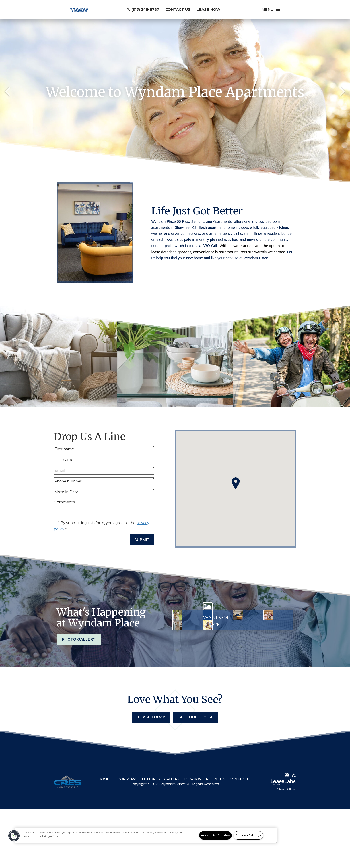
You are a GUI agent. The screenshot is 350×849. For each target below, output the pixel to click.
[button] (14, 836)
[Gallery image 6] (208, 625)
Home (104, 779)
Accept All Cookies (215, 835)
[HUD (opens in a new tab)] (287, 776)
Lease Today (151, 717)
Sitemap (291, 789)
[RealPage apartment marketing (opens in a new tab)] (278, 782)
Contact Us (241, 779)
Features (151, 779)
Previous (8, 91)
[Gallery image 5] (177, 625)
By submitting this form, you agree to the (98, 523)
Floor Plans (125, 779)
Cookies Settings (248, 835)
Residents (215, 779)
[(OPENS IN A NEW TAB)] (67, 782)
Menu (267, 9)
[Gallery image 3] (238, 615)
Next (342, 91)
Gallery (171, 779)
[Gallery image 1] (177, 615)
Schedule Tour (195, 717)
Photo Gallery (78, 639)
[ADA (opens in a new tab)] (294, 776)
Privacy (280, 789)
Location (192, 779)
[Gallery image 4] (268, 615)
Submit (141, 540)
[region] (146, 835)
